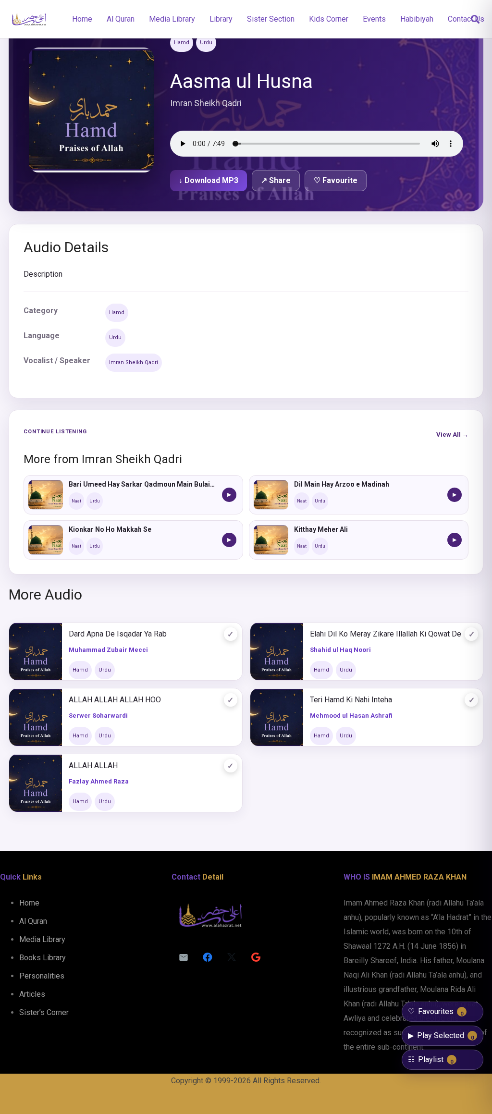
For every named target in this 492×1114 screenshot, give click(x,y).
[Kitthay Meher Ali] (271, 540)
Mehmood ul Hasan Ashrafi (351, 715)
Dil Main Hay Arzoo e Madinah (341, 484)
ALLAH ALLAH (93, 765)
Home (29, 902)
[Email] (184, 957)
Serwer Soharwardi (98, 715)
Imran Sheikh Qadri (133, 362)
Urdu (206, 42)
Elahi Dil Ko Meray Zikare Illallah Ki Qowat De (385, 633)
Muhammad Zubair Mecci (108, 649)
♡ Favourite (335, 180)
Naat (76, 501)
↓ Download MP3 (208, 180)
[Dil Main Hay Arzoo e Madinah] (271, 495)
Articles (32, 994)
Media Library (42, 939)
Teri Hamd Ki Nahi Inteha (351, 699)
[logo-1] (29, 19)
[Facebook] (208, 957)
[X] (232, 957)
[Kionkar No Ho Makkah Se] (45, 540)
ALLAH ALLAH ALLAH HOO (115, 699)
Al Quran (33, 921)
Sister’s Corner (44, 1012)
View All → (452, 434)
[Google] (256, 957)
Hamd (181, 42)
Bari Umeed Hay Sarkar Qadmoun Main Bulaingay (142, 484)
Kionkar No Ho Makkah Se (110, 529)
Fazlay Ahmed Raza (99, 781)
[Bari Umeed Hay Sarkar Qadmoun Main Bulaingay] (45, 495)
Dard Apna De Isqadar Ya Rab (118, 633)
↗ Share (276, 180)
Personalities (41, 975)
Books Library (42, 957)
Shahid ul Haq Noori (340, 649)
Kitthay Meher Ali (321, 529)
